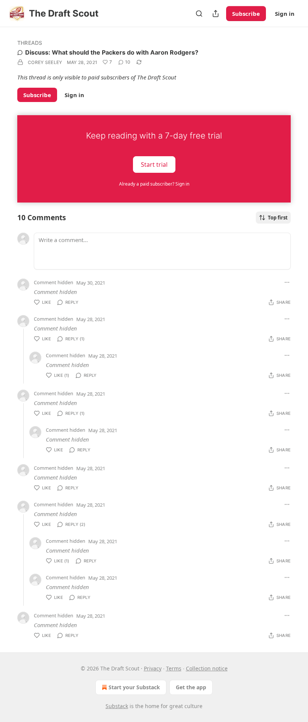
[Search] (199, 13)
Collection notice (207, 668)
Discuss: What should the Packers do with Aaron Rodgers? (111, 52)
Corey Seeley (45, 62)
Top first (278, 217)
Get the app (191, 687)
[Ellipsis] (287, 282)
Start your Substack (134, 687)
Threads (29, 43)
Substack (117, 706)
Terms (173, 668)
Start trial (154, 164)
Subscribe (246, 13)
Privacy (153, 668)
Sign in (284, 13)
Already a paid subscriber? (154, 184)
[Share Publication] (215, 13)
